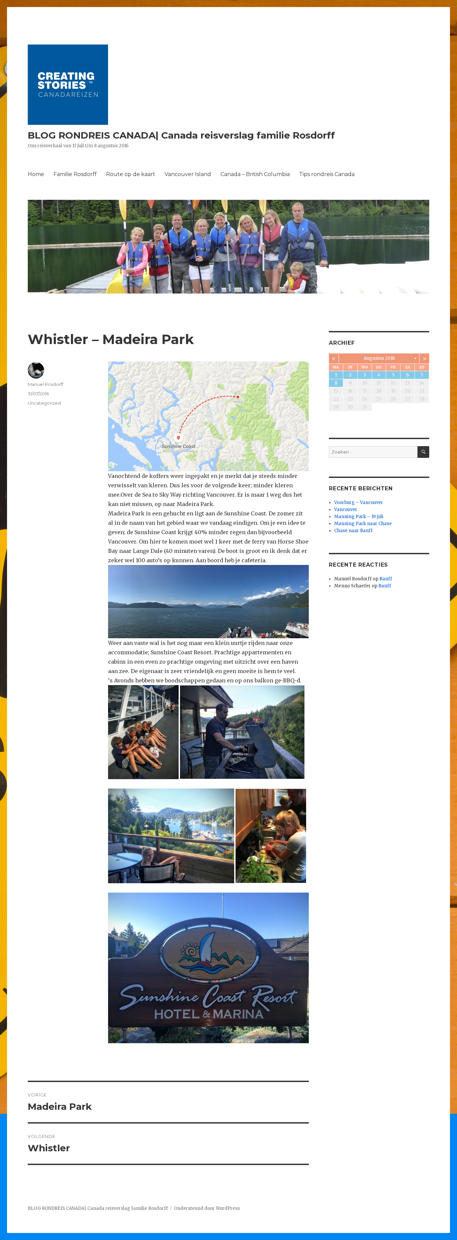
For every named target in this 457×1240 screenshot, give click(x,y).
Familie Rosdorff (75, 174)
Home (36, 174)
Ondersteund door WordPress (207, 1208)
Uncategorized (44, 403)
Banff (385, 579)
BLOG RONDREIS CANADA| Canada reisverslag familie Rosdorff (181, 135)
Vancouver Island (188, 174)
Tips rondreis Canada (327, 174)
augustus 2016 (379, 358)
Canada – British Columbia (255, 174)
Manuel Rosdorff (45, 384)
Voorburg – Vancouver (358, 502)
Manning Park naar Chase (363, 523)
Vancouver (345, 509)
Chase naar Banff (353, 530)
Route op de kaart (130, 174)
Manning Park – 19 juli (358, 516)
